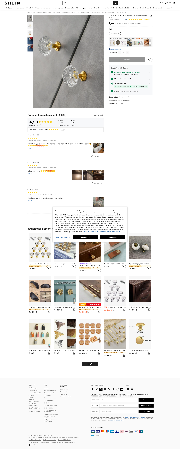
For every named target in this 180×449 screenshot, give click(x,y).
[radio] (115, 33)
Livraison (46, 388)
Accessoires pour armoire (69, 12)
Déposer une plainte (34, 411)
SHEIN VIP (47, 403)
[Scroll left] (171, 8)
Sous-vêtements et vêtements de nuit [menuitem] (105, 8)
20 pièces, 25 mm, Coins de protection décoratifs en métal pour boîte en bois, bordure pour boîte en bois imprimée (65, 350)
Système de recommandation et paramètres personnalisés (56, 442)
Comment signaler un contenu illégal (50, 411)
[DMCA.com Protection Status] (97, 435)
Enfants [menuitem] (135, 8)
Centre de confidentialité (35, 437)
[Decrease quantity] (119, 52)
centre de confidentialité (117, 420)
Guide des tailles (49, 400)
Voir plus (90, 364)
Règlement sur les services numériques (34, 408)
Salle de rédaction (34, 401)
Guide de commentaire (50, 405)
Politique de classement (51, 414)
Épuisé (127, 59)
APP (127, 385)
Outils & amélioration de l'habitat (42, 12)
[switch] (63, 130)
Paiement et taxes (65, 392)
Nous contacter (64, 389)
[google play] (131, 390)
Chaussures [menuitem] (168, 8)
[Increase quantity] (127, 52)
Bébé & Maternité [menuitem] (145, 8)
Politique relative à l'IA (49, 440)
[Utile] (92, 156)
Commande (47, 395)
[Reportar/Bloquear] (102, 156)
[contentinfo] (122, 431)
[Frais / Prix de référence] (115, 23)
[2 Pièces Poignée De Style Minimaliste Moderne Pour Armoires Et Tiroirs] (115, 247)
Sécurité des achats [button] (120, 83)
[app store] (127, 390)
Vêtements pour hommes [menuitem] (84, 8)
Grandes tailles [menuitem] (69, 8)
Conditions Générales (35, 440)
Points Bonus (63, 394)
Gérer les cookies (73, 437)
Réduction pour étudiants (33, 398)
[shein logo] (12, 3)
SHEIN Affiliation (48, 408)
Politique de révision (34, 125)
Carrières (31, 395)
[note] (90, 304)
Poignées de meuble (83, 12)
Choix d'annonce (33, 442)
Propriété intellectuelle (64, 440)
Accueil (30, 12)
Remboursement (49, 393)
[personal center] (157, 3)
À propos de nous (34, 390)
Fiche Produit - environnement (33, 404)
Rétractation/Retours (50, 390)
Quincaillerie (56, 12)
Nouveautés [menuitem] (20, 8)
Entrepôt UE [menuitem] (29, 8)
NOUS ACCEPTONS (97, 427)
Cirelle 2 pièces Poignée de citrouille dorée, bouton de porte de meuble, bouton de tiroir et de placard (90, 266)
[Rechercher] (115, 3)
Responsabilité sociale (35, 393)
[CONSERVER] (149, 59)
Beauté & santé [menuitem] (157, 8)
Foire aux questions (65, 397)
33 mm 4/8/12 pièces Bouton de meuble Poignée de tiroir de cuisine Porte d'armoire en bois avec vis (90, 350)
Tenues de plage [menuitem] (58, 8)
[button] (170, 3)
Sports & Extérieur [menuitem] (125, 8)
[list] (107, 389)
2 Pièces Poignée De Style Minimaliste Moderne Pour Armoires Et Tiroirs (115, 264)
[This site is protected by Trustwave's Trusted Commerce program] (92, 435)
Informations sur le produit (49, 417)
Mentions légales (33, 388)
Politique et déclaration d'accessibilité (50, 420)
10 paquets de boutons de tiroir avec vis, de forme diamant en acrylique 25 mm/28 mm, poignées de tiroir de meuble (115, 307)
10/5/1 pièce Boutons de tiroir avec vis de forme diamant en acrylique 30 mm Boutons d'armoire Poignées (40, 264)
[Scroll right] (174, 8)
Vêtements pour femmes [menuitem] (43, 8)
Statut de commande (50, 398)
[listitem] (112, 42)
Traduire (30, 148)
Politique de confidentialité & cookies (134, 417)
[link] (161, 3)
